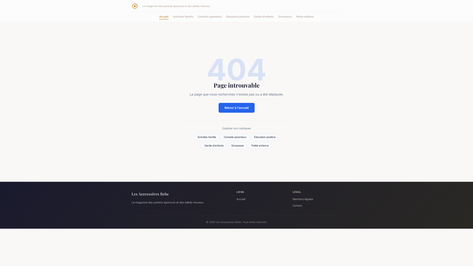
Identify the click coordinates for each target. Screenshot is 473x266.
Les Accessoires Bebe (150, 193)
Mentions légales (303, 199)
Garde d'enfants (264, 16)
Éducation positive (237, 16)
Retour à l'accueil (236, 108)
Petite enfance (305, 16)
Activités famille (183, 16)
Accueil (164, 16)
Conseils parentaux (210, 16)
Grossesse (285, 16)
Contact (297, 205)
